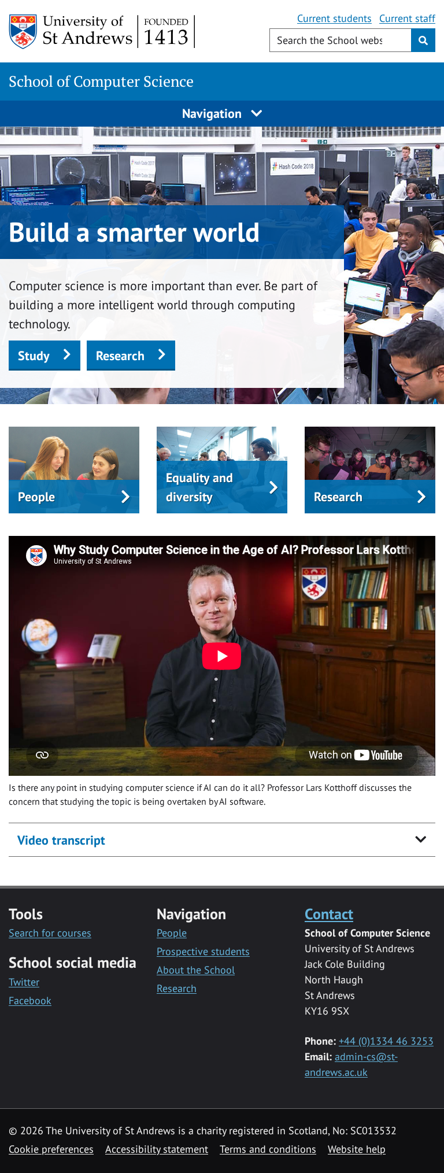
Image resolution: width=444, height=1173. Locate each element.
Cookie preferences (51, 1149)
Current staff (407, 18)
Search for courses (50, 932)
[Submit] (423, 40)
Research (120, 355)
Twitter (24, 982)
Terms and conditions (268, 1149)
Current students (334, 18)
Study (34, 355)
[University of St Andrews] (103, 31)
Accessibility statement (156, 1149)
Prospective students (203, 951)
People (172, 932)
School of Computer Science (101, 81)
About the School (196, 969)
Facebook (30, 1000)
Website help (357, 1149)
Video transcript (61, 840)
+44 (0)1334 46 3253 (386, 1041)
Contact (329, 913)
